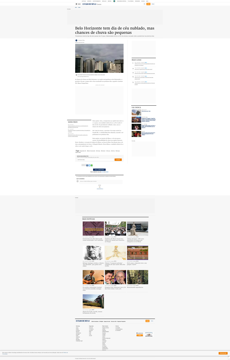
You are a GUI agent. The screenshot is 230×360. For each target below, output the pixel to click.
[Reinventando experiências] (137, 277)
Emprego (104, 333)
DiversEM (77, 334)
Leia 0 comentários (99, 169)
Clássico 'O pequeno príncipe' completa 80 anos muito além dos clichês (115, 264)
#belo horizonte (91, 151)
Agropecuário (104, 347)
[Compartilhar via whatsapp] (92, 165)
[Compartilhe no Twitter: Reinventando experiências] (137, 285)
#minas (98, 151)
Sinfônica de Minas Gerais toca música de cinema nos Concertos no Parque (114, 240)
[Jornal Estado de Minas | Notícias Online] (89, 4)
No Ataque (104, 346)
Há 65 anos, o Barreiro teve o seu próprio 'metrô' (137, 263)
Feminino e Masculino (106, 338)
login (103, 171)
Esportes (104, 342)
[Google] (99, 187)
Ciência (103, 337)
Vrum (90, 334)
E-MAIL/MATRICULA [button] (100, 188)
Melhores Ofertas (121, 1)
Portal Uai (91, 327)
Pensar (103, 343)
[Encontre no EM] (144, 4)
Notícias (84, 1)
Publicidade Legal (79, 340)
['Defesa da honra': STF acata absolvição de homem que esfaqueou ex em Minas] (137, 228)
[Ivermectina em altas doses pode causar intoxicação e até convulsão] (93, 228)
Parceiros (137, 1)
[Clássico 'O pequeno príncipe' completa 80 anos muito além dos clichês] (115, 253)
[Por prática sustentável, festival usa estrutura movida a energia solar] (93, 277)
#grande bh (83, 151)
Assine (148, 3)
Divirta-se (104, 350)
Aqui (90, 333)
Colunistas (78, 337)
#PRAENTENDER (105, 331)
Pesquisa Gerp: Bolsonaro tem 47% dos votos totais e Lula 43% (115, 288)
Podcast (103, 344)
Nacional (77, 331)
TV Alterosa (131, 1)
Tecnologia (104, 340)
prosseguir (223, 353)
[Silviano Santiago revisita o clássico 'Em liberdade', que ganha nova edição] (93, 253)
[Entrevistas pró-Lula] (136, 112)
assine (107, 171)
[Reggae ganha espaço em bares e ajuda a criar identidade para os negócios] (136, 127)
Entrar (153, 4)
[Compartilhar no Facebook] (87, 165)
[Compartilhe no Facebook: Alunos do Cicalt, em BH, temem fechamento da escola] (92, 309)
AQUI (147, 1)
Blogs (90, 331)
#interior (103, 151)
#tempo (118, 151)
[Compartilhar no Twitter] (89, 165)
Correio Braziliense (119, 329)
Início (76, 7)
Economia (78, 330)
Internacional (78, 333)
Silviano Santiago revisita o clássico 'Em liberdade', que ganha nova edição (93, 264)
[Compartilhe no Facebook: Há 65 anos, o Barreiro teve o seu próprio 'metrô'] (136, 261)
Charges (103, 334)
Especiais (104, 330)
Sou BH (143, 1)
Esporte (89, 1)
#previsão (78, 152)
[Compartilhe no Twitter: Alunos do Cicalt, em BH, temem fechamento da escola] (93, 309)
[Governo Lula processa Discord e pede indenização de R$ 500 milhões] (136, 134)
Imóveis (109, 1)
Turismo (103, 335)
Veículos (104, 1)
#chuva (108, 151)
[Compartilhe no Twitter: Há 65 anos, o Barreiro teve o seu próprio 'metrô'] (137, 261)
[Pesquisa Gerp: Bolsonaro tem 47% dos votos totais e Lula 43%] (115, 277)
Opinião (103, 329)
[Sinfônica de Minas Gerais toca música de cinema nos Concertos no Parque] (115, 228)
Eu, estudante (118, 330)
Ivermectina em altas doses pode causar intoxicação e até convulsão (93, 239)
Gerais (99, 4)
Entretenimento (97, 1)
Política (77, 329)
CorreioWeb (118, 327)
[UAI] (114, 1)
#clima (113, 151)
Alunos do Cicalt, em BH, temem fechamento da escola (92, 312)
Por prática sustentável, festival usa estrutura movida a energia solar (92, 289)
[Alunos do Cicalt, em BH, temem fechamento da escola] (93, 301)
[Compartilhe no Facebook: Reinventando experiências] (136, 285)
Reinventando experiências (135, 287)
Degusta (103, 339)
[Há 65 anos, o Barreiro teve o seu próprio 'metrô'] (137, 253)
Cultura (77, 338)
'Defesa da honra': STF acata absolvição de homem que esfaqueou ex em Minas (135, 240)
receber (118, 159)
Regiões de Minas (105, 327)
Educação (78, 339)
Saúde (77, 335)
